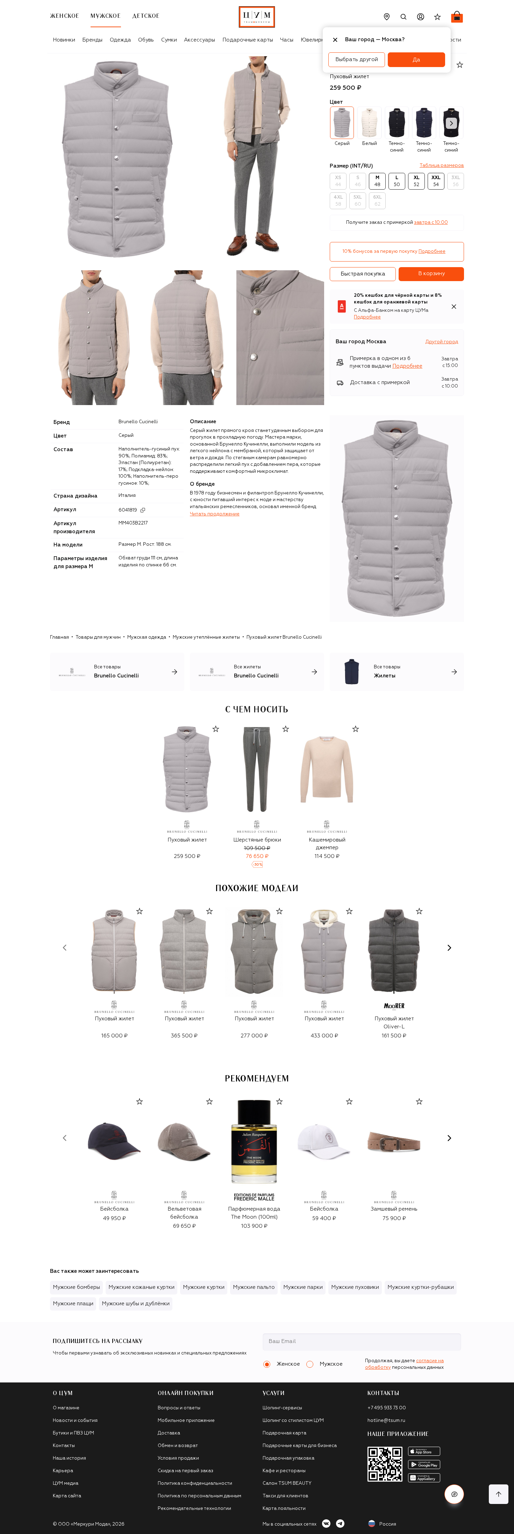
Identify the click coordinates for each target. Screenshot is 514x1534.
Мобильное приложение (186, 1420)
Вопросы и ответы (179, 1408)
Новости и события (75, 1420)
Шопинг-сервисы (282, 1408)
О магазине (66, 1408)
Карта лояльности (284, 1508)
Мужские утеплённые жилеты (206, 637)
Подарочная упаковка (288, 1458)
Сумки (169, 40)
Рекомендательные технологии (194, 1508)
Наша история (69, 1458)
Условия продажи (178, 1458)
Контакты (64, 1446)
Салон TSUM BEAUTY (287, 1483)
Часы (286, 40)
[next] (451, 123)
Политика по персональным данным (199, 1496)
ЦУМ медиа (65, 1483)
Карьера (63, 1471)
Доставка (169, 1433)
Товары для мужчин (98, 637)
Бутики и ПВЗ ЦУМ (73, 1433)
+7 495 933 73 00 (386, 1408)
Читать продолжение (215, 514)
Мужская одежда (146, 637)
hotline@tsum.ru (386, 1420)
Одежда (120, 40)
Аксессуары (199, 40)
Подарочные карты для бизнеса (300, 1446)
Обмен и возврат (178, 1446)
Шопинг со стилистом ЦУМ (293, 1420)
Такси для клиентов (285, 1496)
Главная (59, 637)
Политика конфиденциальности (195, 1483)
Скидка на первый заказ (185, 1471)
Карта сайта (67, 1496)
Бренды (92, 40)
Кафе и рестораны (284, 1471)
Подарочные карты (247, 40)
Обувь (146, 40)
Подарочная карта (284, 1433)
